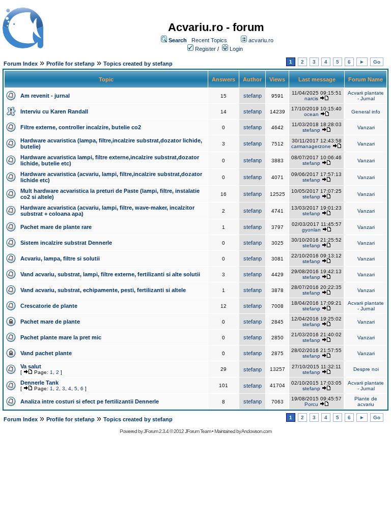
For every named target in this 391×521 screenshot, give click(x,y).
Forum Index (21, 64)
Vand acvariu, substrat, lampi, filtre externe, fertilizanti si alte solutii (110, 274)
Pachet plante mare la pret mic (60, 337)
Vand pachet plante (46, 353)
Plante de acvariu (365, 401)
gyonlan (311, 230)
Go (376, 62)
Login (236, 49)
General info (365, 111)
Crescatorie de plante (48, 306)
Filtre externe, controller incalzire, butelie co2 (80, 127)
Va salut (30, 366)
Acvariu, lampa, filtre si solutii (60, 258)
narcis (311, 98)
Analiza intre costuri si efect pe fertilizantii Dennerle (89, 401)
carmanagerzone (311, 146)
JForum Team (198, 431)
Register (205, 49)
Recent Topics (209, 40)
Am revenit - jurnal (45, 96)
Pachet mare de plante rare (56, 227)
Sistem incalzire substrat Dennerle (66, 243)
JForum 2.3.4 (156, 431)
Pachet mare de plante (50, 322)
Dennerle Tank (39, 383)
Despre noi (366, 369)
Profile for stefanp (70, 64)
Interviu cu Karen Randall (54, 111)
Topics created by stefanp (138, 64)
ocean (311, 114)
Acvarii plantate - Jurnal (366, 95)
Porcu (311, 404)
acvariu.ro (260, 40)
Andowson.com (256, 431)
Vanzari (366, 127)
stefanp (252, 96)
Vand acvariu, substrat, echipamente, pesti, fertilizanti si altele (103, 290)
